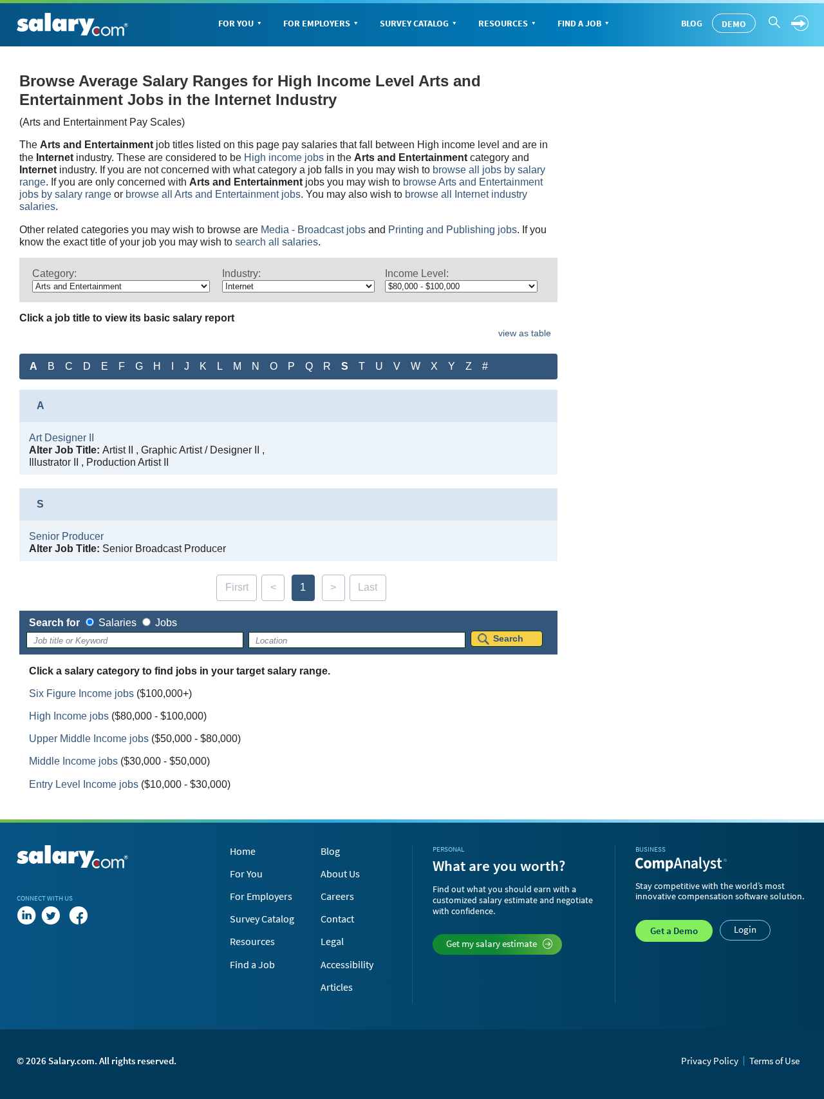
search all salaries (276, 241)
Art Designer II (61, 437)
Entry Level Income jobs (83, 784)
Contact (337, 918)
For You (236, 23)
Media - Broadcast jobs (313, 229)
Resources (503, 23)
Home (243, 851)
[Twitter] (53, 916)
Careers (337, 896)
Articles (337, 986)
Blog (691, 23)
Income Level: (417, 273)
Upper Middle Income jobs (89, 738)
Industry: (241, 273)
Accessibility (347, 964)
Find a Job (579, 23)
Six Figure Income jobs (81, 693)
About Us (340, 873)
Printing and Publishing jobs (452, 229)
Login (745, 929)
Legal (332, 941)
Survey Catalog (414, 23)
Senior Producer (66, 536)
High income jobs (284, 157)
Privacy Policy (709, 1061)
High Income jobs (69, 716)
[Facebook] (78, 916)
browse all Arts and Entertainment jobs (213, 194)
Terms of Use (774, 1061)
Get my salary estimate (491, 943)
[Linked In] (26, 916)
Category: (54, 273)
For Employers (316, 23)
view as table (524, 333)
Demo (734, 24)
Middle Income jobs (73, 761)
